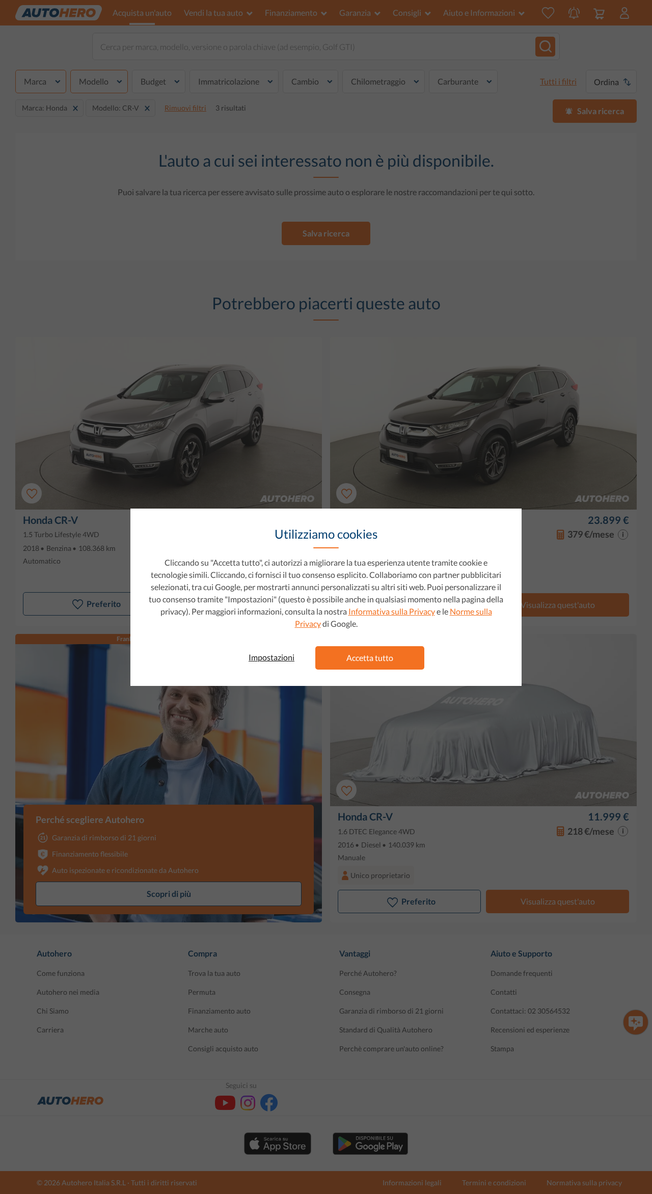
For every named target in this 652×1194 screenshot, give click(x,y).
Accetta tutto (369, 657)
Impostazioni (271, 657)
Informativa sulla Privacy (391, 611)
